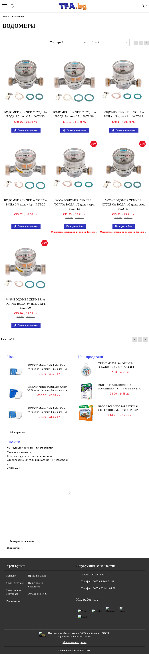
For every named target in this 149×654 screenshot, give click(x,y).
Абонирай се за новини (22, 541)
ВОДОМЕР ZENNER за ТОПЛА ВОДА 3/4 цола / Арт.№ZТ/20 (25, 202)
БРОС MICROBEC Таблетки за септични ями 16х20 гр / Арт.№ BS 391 (119, 408)
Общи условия (15, 583)
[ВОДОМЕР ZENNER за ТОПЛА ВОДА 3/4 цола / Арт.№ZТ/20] (25, 169)
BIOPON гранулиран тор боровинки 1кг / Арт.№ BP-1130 (119, 387)
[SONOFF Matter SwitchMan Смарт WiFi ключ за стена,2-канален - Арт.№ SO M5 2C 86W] (15, 393)
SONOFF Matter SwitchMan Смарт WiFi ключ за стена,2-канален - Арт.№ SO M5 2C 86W (49, 388)
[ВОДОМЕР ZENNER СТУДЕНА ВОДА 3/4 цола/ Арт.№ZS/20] (74, 81)
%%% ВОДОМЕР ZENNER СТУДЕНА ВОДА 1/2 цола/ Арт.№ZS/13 (123, 204)
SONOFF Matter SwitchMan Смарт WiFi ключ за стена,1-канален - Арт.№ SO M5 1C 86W (49, 410)
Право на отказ (37, 575)
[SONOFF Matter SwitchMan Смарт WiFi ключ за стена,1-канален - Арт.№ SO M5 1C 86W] (15, 415)
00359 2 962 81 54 (103, 581)
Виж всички (13, 548)
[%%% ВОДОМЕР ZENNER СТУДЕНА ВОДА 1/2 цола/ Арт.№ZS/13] (123, 169)
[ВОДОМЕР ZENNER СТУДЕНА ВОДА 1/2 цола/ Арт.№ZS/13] (25, 81)
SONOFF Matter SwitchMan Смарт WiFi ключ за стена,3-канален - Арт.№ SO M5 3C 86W (49, 367)
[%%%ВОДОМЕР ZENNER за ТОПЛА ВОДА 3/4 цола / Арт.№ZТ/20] (25, 268)
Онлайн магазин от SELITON (74, 650)
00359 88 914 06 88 (104, 588)
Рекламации (13, 601)
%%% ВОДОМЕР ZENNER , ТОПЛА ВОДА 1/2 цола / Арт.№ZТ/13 (74, 204)
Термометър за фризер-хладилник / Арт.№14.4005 (116, 365)
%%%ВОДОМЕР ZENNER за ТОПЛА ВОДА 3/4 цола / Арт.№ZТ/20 (25, 303)
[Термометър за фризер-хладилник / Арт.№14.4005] (86, 370)
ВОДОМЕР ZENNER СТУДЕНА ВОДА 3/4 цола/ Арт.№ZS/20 (74, 114)
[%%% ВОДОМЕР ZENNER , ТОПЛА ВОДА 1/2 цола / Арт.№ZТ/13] (74, 169)
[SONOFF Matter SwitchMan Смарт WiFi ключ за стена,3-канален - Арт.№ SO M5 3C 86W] (15, 372)
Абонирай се (17, 432)
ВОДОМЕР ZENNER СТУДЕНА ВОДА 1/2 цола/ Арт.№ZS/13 (25, 114)
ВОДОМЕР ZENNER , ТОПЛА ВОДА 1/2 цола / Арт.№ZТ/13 (123, 114)
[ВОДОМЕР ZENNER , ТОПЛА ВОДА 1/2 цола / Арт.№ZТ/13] (123, 81)
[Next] (69, 493)
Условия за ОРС (37, 594)
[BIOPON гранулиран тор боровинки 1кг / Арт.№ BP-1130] (86, 391)
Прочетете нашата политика (75, 636)
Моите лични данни (74, 642)
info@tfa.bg (97, 574)
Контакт (11, 575)
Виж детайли (75, 226)
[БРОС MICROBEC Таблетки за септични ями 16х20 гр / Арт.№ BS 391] (86, 413)
